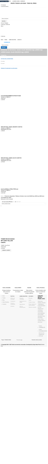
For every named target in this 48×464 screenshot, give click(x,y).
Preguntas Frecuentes (22, 299)
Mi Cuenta (31, 296)
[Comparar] (2, 236)
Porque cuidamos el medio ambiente (32, 305)
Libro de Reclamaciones (22, 307)
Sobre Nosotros (23, 296)
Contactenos (13, 301)
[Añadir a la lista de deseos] (8, 236)
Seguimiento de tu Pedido (23, 302)
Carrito (30, 300)
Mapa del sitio (22, 304)
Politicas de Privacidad (13, 299)
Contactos (12, 306)
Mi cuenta (30, 298)
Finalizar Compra (32, 302)
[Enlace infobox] (6, 287)
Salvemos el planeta (32, 307)
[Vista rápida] (5, 236)
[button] (6, 250)
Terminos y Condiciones (13, 304)
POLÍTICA (12, 296)
